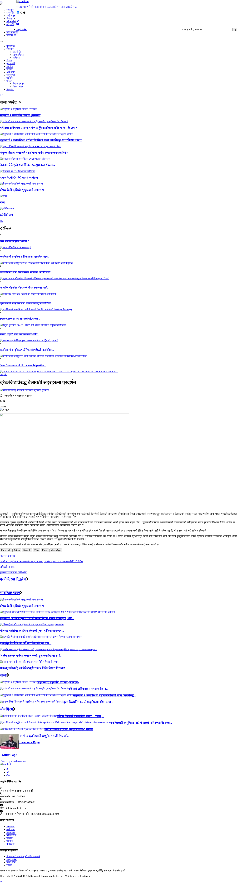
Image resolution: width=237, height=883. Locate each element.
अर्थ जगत (10, 15)
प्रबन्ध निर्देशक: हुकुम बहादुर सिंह (88, 870)
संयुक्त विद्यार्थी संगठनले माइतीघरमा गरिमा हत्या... (87, 702)
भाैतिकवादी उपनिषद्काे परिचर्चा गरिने (23, 856)
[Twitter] (7, 772)
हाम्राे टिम (10, 862)
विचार (9, 18)
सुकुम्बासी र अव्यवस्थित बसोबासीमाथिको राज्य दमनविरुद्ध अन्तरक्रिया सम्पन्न (41, 140)
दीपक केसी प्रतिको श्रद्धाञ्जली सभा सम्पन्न (23, 190)
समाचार (10, 10)
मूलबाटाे (45, 390)
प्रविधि (9, 78)
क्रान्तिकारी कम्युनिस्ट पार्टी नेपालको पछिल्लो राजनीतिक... (27, 349)
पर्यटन (9, 80)
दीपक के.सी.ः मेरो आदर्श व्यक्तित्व (19, 177)
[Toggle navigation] (1, 41)
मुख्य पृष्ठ (10, 46)
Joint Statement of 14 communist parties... (23, 365)
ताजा (3, 675)
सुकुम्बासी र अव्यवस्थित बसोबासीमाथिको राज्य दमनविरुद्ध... (104, 695)
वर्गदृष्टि (3, 374)
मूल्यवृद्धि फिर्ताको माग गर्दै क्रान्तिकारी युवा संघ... (25, 643)
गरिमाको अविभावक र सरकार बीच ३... (88, 688)
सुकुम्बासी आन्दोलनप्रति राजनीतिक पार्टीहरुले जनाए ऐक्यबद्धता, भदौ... (37, 618)
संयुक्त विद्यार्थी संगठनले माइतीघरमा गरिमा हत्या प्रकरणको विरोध (34, 152)
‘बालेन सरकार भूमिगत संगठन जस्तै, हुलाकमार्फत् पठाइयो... (31, 655)
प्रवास (9, 69)
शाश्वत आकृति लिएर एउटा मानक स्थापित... (19, 334)
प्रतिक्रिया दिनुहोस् (13, 579)
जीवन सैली (11, 21)
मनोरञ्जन (10, 843)
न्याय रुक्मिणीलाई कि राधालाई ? (14, 241)
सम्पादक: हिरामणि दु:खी (114, 870)
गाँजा (2, 202)
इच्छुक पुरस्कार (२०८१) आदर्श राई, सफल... (20, 318)
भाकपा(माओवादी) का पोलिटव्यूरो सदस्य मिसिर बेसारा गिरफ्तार (32, 668)
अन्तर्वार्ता (10, 826)
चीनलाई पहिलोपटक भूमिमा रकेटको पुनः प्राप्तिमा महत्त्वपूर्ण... (32, 630)
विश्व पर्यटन (18, 86)
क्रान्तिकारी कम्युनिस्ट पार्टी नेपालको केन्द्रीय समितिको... (26, 303)
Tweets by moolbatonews (13, 761)
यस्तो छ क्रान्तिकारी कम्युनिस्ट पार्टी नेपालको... (44, 736)
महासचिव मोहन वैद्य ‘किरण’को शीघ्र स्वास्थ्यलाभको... (24, 287)
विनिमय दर (11, 35)
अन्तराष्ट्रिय (18, 54)
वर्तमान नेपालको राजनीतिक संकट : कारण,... (80, 716)
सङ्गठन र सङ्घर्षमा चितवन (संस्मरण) (20, 115)
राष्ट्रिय (16, 57)
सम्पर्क (9, 865)
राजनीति (10, 12)
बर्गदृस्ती (10, 24)
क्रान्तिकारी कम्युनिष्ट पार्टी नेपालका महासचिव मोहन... (24, 256)
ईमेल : (2, 808)
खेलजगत (10, 75)
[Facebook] (7, 769)
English (10, 89)
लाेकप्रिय (6, 709)
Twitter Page (8, 755)
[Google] (8, 775)
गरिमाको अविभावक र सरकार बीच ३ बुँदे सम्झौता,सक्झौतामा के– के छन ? (38, 127)
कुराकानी (10, 63)
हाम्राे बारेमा (21, 29)
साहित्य (9, 66)
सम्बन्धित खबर (10, 593)
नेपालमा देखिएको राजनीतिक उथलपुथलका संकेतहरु (27, 165)
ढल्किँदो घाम (6, 214)
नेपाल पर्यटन (18, 83)
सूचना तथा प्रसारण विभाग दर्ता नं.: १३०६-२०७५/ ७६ (24, 870)
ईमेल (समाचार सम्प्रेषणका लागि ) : (16, 813)
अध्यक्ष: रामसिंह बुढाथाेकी (60, 870)
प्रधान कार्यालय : (8, 790)
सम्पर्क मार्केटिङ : (7, 802)
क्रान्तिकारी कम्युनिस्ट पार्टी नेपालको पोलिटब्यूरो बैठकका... (141, 722)
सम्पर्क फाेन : (6, 796)
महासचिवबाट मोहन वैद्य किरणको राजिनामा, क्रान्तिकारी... (26, 272)
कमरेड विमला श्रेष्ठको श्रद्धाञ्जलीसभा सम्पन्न (68, 729)
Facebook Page (29, 742)
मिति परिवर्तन (12, 32)
